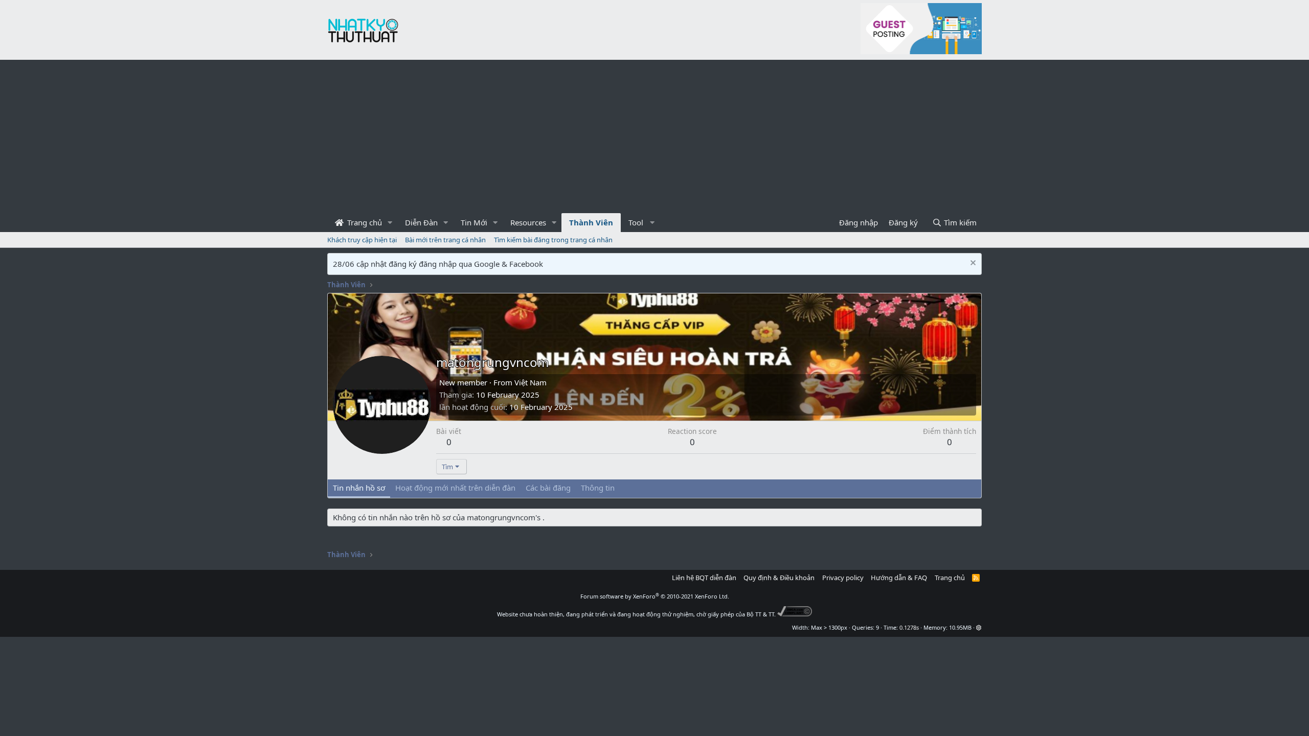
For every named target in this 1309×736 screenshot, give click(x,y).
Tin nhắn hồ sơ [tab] (359, 487)
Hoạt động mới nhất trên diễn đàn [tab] (455, 487)
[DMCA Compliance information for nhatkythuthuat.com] (795, 614)
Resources (528, 222)
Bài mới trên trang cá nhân (445, 239)
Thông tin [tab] (598, 487)
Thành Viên (591, 222)
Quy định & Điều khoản (779, 577)
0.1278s (909, 627)
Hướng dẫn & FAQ (899, 577)
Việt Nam (530, 382)
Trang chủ (363, 222)
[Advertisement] (654, 136)
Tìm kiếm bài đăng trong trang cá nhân (553, 239)
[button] (390, 222)
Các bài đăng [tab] (548, 487)
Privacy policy (843, 577)
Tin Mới (474, 222)
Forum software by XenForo (654, 596)
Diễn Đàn (421, 222)
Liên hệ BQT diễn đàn (704, 577)
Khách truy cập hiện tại (362, 239)
